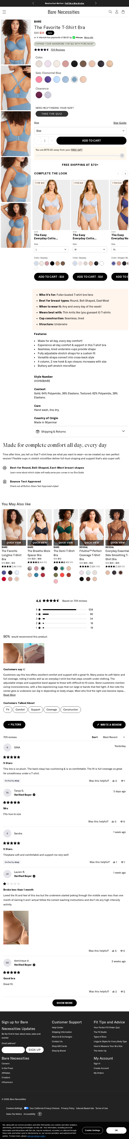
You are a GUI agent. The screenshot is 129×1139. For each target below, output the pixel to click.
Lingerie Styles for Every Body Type (110, 1041)
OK (116, 1130)
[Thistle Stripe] (48, 97)
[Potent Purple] (39, 97)
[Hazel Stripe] (83, 81)
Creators (6, 1077)
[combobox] (80, 130)
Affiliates (6, 1073)
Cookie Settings (92, 1130)
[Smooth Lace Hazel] (109, 66)
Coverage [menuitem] (52, 709)
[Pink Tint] (56, 66)
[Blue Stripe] (65, 81)
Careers (5, 1063)
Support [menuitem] (35, 709)
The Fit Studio (100, 1032)
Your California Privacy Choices (44, 1108)
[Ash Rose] (65, 66)
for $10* (83, 3)
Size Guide (119, 123)
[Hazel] (92, 66)
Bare (37, 21)
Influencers (7, 1082)
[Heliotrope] (48, 81)
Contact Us (57, 1041)
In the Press (7, 1068)
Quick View (14, 543)
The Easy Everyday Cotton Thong (84, 236)
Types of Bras (100, 1036)
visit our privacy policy (36, 1136)
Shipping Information (62, 1032)
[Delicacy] (39, 66)
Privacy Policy (67, 1108)
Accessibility (29, 1114)
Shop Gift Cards (59, 1046)
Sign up (35, 1049)
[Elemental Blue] (74, 81)
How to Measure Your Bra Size (108, 1046)
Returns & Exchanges (62, 1036)
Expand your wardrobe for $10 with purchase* (64, 44)
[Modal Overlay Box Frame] (61, 112)
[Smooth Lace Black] (101, 66)
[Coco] (83, 66)
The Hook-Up (100, 1050)
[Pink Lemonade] (39, 81)
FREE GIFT (76, 149)
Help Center (57, 1027)
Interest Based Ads (85, 1108)
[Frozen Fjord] (56, 81)
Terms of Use (101, 1108)
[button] (3, 12)
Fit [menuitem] (7, 709)
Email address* (9, 1043)
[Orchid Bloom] (48, 66)
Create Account (101, 1068)
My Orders (99, 1073)
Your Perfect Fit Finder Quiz (107, 1027)
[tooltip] (24, 669)
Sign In (97, 1063)
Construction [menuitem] (70, 709)
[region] (24, 653)
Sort (95, 737)
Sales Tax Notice (14, 1114)
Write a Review (113, 725)
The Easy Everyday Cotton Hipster (45, 236)
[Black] (74, 66)
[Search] (110, 12)
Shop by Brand (59, 1050)
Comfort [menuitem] (20, 709)
